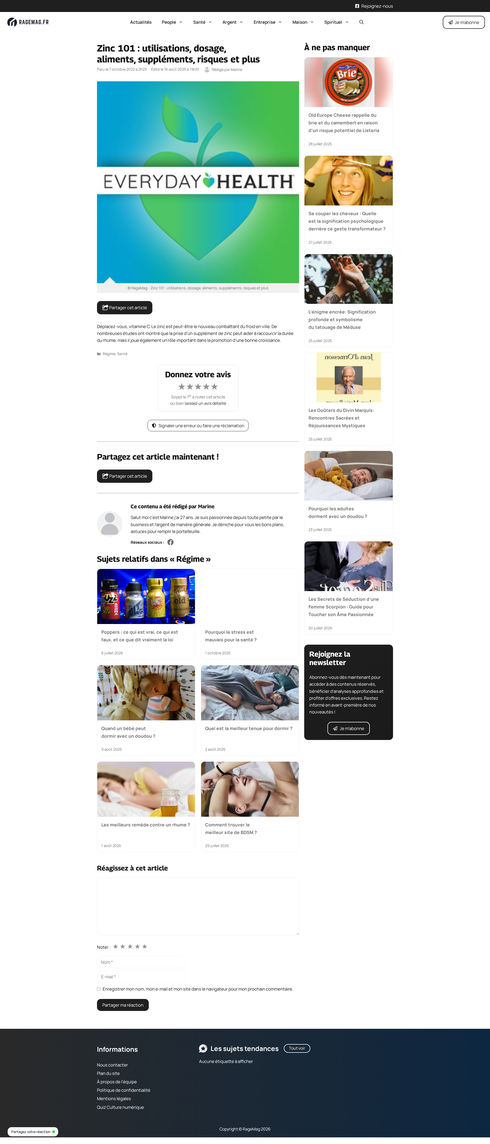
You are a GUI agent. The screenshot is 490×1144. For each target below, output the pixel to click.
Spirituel (333, 22)
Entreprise (264, 22)
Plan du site (108, 1073)
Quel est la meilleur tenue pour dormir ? (248, 728)
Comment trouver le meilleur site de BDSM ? (231, 828)
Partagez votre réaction (30, 1131)
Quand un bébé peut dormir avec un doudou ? (128, 732)
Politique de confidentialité (123, 1090)
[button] (361, 22)
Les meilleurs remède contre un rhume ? (145, 824)
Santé (199, 22)
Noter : (104, 947)
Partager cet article (127, 307)
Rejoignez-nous (377, 6)
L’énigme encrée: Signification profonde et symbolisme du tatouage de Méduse (342, 319)
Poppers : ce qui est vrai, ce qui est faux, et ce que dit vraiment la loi (139, 636)
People (169, 22)
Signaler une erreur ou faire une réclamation (201, 425)
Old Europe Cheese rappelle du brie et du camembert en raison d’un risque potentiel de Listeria (344, 123)
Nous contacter (112, 1065)
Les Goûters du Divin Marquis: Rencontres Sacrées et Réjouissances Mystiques (341, 418)
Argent (230, 22)
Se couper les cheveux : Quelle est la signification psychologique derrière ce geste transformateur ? (347, 221)
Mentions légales (114, 1098)
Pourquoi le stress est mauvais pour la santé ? (231, 636)
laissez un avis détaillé (205, 403)
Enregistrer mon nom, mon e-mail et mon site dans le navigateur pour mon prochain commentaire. (198, 989)
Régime (109, 353)
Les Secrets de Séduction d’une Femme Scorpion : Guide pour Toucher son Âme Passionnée (344, 607)
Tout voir (297, 1048)
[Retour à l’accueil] (28, 22)
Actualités (141, 22)
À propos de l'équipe (117, 1082)
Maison (299, 22)
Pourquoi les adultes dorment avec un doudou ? (338, 512)
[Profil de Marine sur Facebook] (170, 542)
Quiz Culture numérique (120, 1107)
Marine (206, 506)
